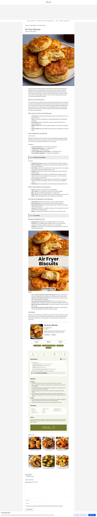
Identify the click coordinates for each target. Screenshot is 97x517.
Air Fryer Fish (28, 475)
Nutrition (54, 355)
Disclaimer (66, 20)
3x (64, 359)
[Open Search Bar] (69, 21)
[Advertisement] (48, 12)
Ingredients (33, 355)
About (57, 20)
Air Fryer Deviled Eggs (30, 476)
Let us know (44, 428)
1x (60, 359)
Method (44, 355)
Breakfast (33, 20)
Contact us (61, 20)
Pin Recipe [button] (53, 334)
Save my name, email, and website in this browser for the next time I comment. (44, 506)
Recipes (28, 20)
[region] (48, 514)
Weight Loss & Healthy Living (48, 20)
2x (62, 359)
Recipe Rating (28, 482)
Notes (65, 355)
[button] (44, 327)
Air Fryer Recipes (39, 20)
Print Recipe (47, 334)
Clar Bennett (34, 31)
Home (26, 25)
